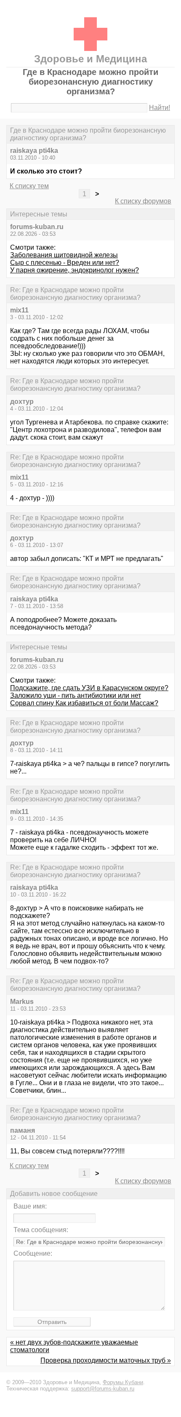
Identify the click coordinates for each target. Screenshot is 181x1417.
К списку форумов (143, 201)
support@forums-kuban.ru (102, 1388)
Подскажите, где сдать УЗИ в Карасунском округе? (89, 687)
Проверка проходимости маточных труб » (105, 1360)
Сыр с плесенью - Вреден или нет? (64, 262)
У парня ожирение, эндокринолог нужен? (74, 270)
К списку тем (29, 185)
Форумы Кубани (123, 1382)
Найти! (159, 107)
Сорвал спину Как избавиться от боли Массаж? (84, 703)
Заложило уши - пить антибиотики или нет (75, 695)
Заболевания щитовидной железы (64, 255)
